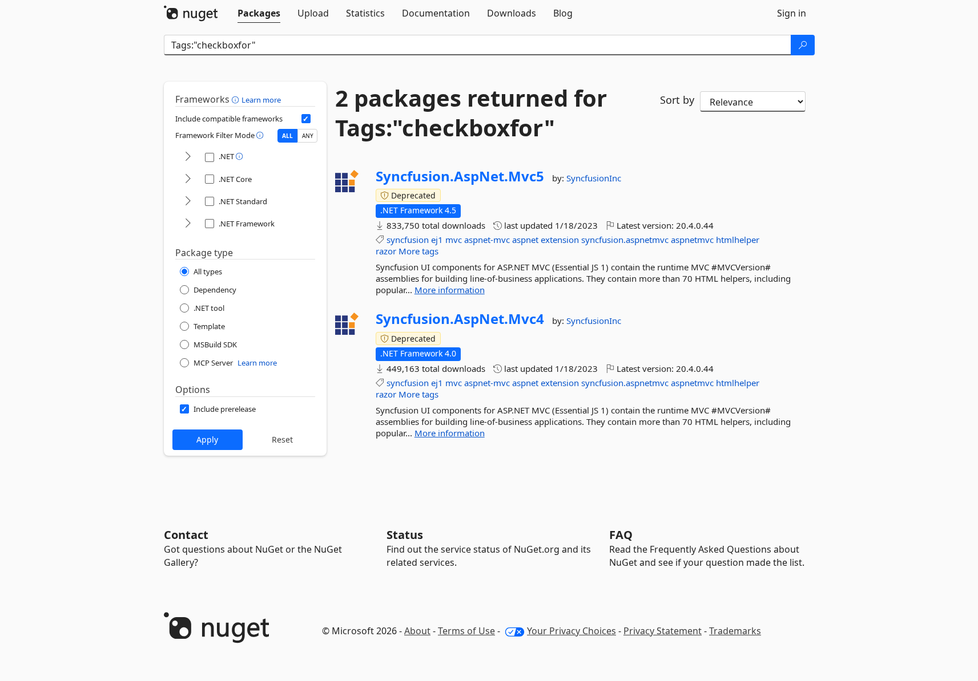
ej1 (437, 239)
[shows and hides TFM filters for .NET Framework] (187, 224)
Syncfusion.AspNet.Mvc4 (460, 319)
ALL (287, 136)
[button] (237, 99)
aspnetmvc (692, 239)
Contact (186, 534)
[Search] (803, 45)
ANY (307, 136)
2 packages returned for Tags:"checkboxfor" (471, 113)
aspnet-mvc (487, 239)
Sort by (677, 100)
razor (386, 251)
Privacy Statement (662, 631)
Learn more (261, 100)
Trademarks (735, 631)
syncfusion (408, 239)
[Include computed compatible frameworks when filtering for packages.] (306, 119)
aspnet (525, 239)
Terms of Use (466, 631)
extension (560, 239)
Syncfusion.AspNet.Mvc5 (460, 176)
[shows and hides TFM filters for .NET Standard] (187, 201)
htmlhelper (737, 239)
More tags (418, 251)
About (417, 631)
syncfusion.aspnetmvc (625, 239)
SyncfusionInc (593, 178)
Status (405, 534)
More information (449, 289)
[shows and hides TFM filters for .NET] (187, 157)
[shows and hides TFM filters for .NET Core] (187, 179)
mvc (453, 239)
